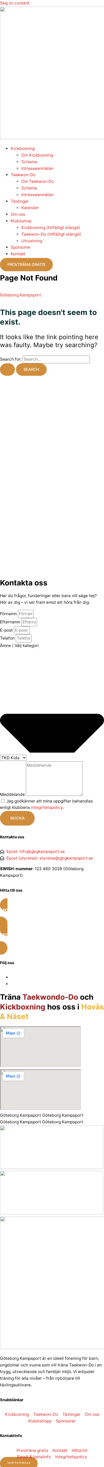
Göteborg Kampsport (20, 294)
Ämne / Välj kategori (19, 645)
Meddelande (13, 794)
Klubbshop (21, 220)
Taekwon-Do (23, 174)
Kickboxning (23, 148)
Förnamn (9, 613)
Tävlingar (20, 201)
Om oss (18, 214)
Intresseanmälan (37, 168)
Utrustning (31, 240)
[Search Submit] (7, 369)
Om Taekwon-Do (37, 181)
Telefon (8, 638)
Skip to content (15, 3)
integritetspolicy (47, 807)
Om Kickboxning (37, 155)
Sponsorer (21, 247)
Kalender (30, 207)
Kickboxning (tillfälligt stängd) (50, 227)
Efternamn (10, 621)
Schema (29, 161)
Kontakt (18, 253)
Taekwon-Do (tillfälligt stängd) (51, 234)
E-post (7, 630)
